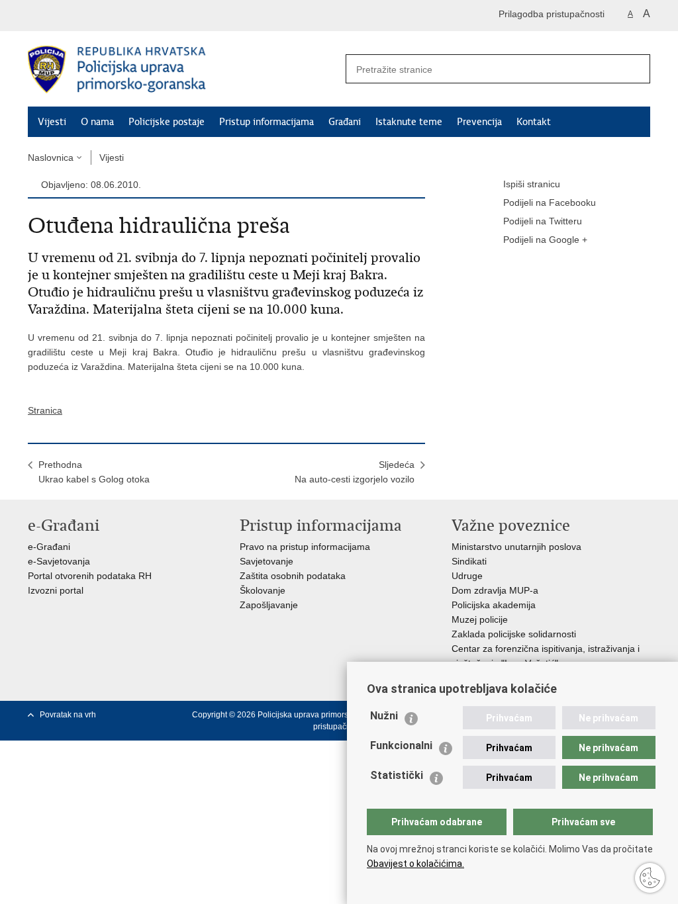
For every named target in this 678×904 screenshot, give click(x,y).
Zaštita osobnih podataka (293, 575)
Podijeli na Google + (545, 239)
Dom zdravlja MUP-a (495, 590)
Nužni (384, 715)
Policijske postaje (166, 122)
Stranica (45, 410)
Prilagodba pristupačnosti (552, 14)
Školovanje (262, 590)
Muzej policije (480, 619)
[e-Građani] (84, 15)
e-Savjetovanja (59, 561)
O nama (97, 122)
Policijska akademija (494, 605)
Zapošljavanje (269, 605)
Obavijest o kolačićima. (415, 863)
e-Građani (49, 546)
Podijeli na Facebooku (549, 202)
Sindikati (469, 561)
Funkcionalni (401, 745)
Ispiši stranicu (531, 184)
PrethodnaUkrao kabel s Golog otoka (94, 471)
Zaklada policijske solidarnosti (514, 634)
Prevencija (479, 122)
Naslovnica (50, 157)
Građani (344, 122)
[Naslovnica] (183, 69)
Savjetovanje (266, 561)
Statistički (396, 775)
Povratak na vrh (68, 714)
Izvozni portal (55, 590)
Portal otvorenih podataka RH (90, 575)
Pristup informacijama (266, 122)
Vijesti (52, 122)
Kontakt (533, 122)
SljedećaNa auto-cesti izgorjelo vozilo (354, 471)
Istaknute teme (408, 122)
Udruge (467, 575)
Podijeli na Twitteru (542, 221)
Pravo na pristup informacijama (305, 546)
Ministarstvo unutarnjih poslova (516, 546)
